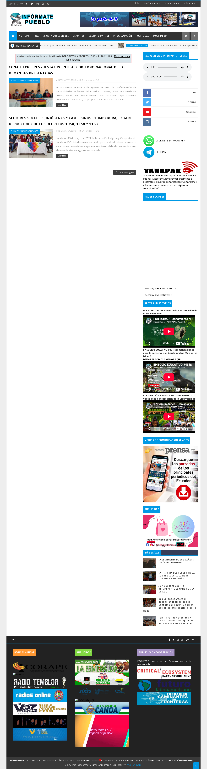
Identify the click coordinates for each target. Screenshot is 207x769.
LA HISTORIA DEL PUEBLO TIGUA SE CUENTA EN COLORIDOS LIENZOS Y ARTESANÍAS (176, 576)
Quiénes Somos (152, 3)
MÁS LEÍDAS (152, 552)
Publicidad (142, 36)
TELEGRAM (160, 151)
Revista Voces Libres (56, 36)
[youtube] (43, 3)
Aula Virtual (190, 3)
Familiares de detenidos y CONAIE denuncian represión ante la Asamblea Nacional (176, 621)
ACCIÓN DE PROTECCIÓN (117, 45)
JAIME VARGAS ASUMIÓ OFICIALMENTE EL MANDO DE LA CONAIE (176, 589)
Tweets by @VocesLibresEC (157, 294)
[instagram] (37, 3)
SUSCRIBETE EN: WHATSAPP (169, 140)
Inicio (136, 3)
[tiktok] (54, 3)
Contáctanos (172, 3)
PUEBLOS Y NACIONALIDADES (24, 80)
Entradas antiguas (124, 172)
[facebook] (26, 3)
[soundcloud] (192, 640)
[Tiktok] (196, 638)
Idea (36, 36)
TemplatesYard (134, 765)
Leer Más (62, 105)
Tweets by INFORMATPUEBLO (159, 288)
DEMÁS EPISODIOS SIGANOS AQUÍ (161, 359)
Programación (122, 36)
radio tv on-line (99, 36)
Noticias (24, 36)
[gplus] (48, 3)
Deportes (79, 36)
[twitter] (31, 3)
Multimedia (160, 36)
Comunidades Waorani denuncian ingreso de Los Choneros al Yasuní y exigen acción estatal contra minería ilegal (169, 605)
